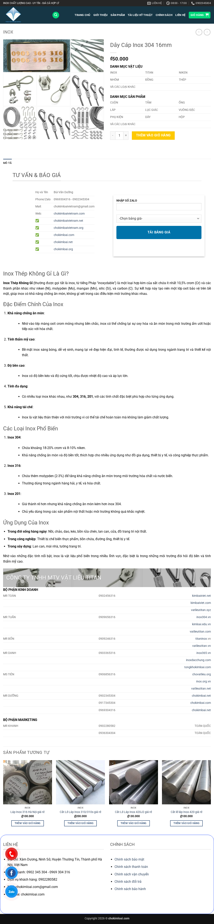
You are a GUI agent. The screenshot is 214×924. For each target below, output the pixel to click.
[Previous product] (207, 32)
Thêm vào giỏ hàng (153, 135)
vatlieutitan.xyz (201, 610)
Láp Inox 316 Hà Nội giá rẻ (27, 812)
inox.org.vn (203, 681)
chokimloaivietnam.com (69, 213)
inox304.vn (203, 617)
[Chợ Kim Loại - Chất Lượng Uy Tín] (24, 15)
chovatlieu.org (201, 674)
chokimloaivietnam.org (68, 228)
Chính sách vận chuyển (132, 874)
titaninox (201, 639)
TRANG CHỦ (82, 15)
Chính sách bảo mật (129, 859)
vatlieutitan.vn (201, 646)
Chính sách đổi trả (128, 882)
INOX (8, 32)
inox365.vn (203, 653)
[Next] (211, 797)
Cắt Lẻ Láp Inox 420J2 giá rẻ (133, 812)
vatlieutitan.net (201, 688)
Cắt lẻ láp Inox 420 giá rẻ (186, 812)
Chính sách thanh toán (131, 867)
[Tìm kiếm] (55, 15)
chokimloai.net (63, 242)
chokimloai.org (63, 249)
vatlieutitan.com (200, 631)
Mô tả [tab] (7, 162)
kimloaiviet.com (201, 603)
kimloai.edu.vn (201, 624)
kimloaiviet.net (201, 596)
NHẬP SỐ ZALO (126, 200)
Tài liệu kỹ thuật (140, 15)
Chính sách (164, 15)
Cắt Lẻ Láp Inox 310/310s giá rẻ (80, 812)
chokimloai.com (64, 235)
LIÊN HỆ (180, 15)
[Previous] (3, 797)
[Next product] (199, 32)
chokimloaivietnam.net (68, 221)
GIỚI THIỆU (100, 15)
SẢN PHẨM (118, 15)
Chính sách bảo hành (130, 889)
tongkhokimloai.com (197, 667)
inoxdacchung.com (198, 660)
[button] (200, 15)
